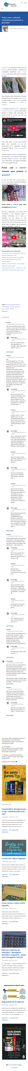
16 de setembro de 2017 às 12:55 (15, 324)
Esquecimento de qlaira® (13, 1002)
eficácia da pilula (15, 306)
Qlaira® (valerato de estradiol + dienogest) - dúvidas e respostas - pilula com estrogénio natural (14, 953)
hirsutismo (4, 74)
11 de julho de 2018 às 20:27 (14, 689)
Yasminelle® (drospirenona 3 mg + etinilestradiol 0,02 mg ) (14, 811)
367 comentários (13, 830)
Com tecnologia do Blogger (15, 1065)
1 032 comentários (14, 874)
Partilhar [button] (4, 311)
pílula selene (5, 308)
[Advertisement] (14, 50)
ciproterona (5, 306)
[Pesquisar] (22, 3)
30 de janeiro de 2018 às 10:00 (15, 663)
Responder (9, 352)
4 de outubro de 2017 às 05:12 (15, 536)
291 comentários (13, 1018)
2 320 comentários (14, 973)
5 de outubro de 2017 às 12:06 (15, 631)
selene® (5, 67)
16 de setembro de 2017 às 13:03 (15, 357)
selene (12, 308)
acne (25, 71)
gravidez (15, 115)
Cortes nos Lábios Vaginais (14, 858)
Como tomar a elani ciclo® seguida (13, 904)
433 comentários (13, 921)
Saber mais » (5, 832)
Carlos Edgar (14, 337)
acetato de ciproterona (8, 110)
